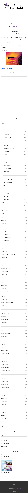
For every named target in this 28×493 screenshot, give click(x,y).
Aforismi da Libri (15, 131)
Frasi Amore (14, 220)
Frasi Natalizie (14, 336)
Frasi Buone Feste (15, 231)
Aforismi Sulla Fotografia (15, 148)
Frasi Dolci (14, 285)
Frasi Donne (14, 288)
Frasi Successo (14, 381)
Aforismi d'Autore (14, 157)
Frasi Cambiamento (14, 268)
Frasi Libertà (14, 322)
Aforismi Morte (15, 145)
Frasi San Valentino (14, 370)
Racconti (14, 421)
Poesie (14, 415)
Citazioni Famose (15, 196)
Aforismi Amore (15, 128)
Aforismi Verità (15, 151)
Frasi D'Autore (14, 279)
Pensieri (14, 412)
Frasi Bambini (14, 251)
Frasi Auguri (14, 229)
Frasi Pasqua (15, 246)
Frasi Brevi (14, 257)
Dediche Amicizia (15, 205)
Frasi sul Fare (14, 384)
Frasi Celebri (14, 274)
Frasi (3, 213)
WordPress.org (4, 446)
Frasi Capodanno (15, 234)
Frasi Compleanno (15, 237)
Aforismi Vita (15, 154)
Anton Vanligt (15, 162)
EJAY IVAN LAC (16, 33)
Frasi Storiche (14, 378)
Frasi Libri (14, 325)
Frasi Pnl (14, 359)
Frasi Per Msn (14, 350)
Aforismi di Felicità (15, 137)
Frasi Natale (15, 243)
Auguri (14, 185)
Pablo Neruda (15, 176)
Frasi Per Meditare (14, 347)
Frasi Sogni (14, 375)
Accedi (2, 437)
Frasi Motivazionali (14, 333)
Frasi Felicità (14, 299)
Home (2, 23)
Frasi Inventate (14, 319)
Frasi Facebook (14, 294)
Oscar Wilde (15, 174)
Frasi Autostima (14, 248)
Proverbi (14, 418)
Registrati (3, 435)
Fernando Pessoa (15, 168)
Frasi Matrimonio (14, 330)
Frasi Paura (14, 344)
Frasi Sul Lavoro (14, 387)
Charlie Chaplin (15, 165)
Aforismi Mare (15, 143)
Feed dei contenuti (5, 440)
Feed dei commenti (5, 443)
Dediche (14, 202)
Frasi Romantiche (14, 367)
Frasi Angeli (14, 223)
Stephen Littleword (15, 179)
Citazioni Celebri (15, 193)
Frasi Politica (14, 364)
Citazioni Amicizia (15, 191)
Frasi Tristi (14, 392)
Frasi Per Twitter (14, 356)
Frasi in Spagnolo (14, 316)
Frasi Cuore (14, 277)
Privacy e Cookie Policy (17, 488)
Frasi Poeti (14, 361)
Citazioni (14, 188)
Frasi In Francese (14, 308)
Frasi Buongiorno (14, 265)
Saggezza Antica (14, 426)
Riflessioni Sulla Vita (14, 424)
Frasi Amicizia (14, 217)
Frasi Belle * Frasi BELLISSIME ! (14, 254)
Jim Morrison (15, 171)
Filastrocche (14, 210)
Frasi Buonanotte (14, 260)
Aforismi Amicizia (15, 126)
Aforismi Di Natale (15, 140)
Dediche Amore (15, 208)
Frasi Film (14, 305)
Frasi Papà (14, 339)
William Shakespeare (15, 182)
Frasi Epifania (15, 240)
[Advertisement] (14, 12)
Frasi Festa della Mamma (14, 302)
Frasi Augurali (14, 226)
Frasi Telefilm (14, 390)
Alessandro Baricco (15, 160)
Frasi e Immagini (14, 291)
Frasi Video (14, 401)
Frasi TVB (14, 395)
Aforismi (14, 29)
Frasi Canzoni (14, 271)
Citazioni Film (15, 199)
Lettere (14, 407)
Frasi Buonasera (14, 262)
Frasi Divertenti (14, 282)
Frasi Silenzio (14, 373)
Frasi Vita (14, 404)
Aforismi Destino (15, 134)
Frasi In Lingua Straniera (14, 313)
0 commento (19, 72)
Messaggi (14, 409)
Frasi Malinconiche (14, 327)
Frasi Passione (14, 342)
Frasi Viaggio (14, 398)
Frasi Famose (14, 296)
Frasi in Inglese (14, 311)
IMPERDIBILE (14, 31)
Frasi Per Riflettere (14, 353)
